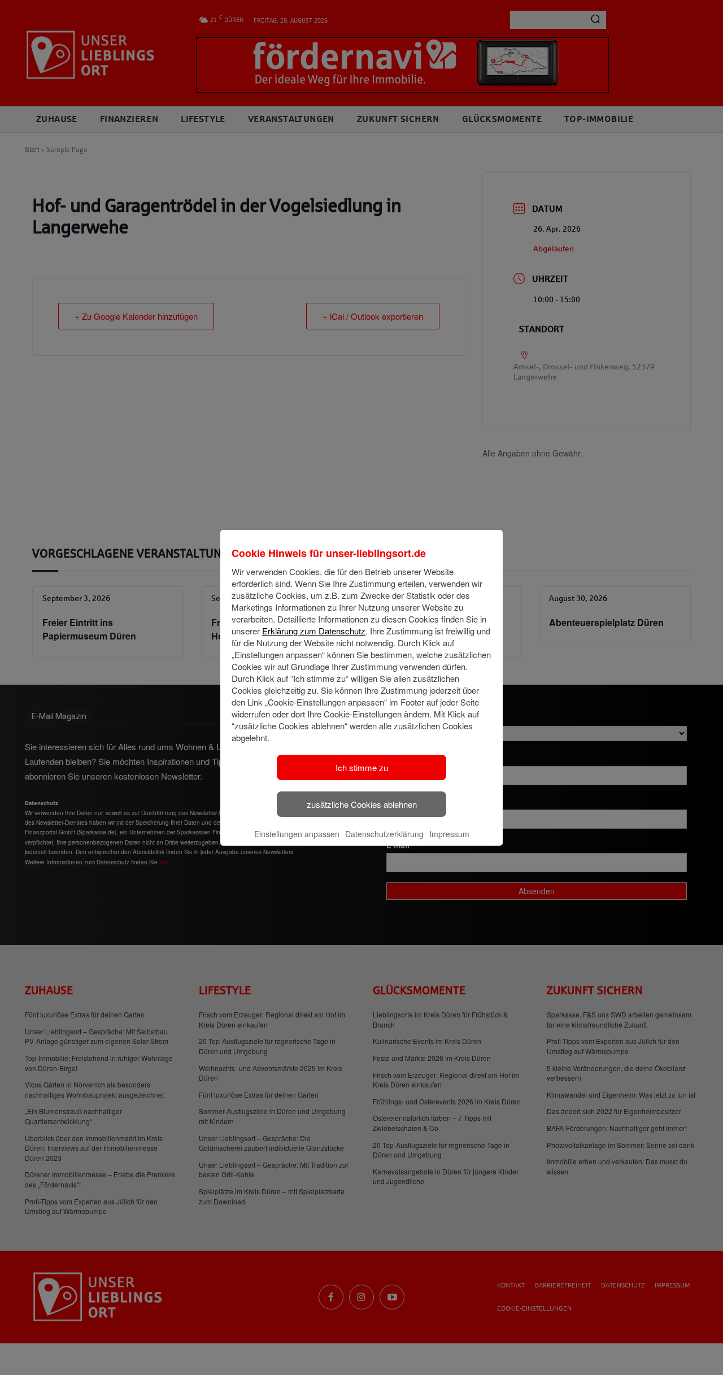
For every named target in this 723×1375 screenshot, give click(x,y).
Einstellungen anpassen (296, 833)
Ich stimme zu (362, 767)
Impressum (449, 833)
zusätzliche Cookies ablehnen (362, 804)
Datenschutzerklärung (384, 833)
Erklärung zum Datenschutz (313, 631)
